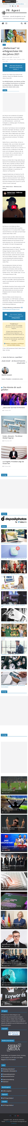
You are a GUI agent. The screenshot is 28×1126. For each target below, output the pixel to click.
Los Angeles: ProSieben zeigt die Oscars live (13, 462)
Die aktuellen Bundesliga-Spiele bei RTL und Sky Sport (14, 847)
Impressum (5, 1081)
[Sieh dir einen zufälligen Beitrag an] (25, 23)
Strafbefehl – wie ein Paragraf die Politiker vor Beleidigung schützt (13, 828)
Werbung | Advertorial (8, 1069)
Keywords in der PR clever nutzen (11, 1002)
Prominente (19, 59)
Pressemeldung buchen (9, 1074)
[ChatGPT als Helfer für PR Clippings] (14, 901)
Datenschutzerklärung (8, 1079)
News (4, 44)
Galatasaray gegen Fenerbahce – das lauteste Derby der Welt (12, 789)
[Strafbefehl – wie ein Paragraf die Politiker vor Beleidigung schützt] (14, 824)
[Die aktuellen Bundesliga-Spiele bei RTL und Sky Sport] (14, 843)
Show (4, 61)
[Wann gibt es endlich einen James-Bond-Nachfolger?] (14, 862)
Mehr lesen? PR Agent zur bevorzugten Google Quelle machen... (15, 67)
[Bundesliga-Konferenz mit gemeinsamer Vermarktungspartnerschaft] (14, 804)
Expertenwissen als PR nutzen (10, 944)
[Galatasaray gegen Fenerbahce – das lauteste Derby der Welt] (14, 785)
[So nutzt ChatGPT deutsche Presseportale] (14, 977)
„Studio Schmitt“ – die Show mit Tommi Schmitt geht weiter (13, 362)
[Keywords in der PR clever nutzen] (14, 997)
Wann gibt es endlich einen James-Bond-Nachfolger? (13, 866)
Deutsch (7, 1)
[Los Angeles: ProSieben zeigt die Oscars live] (14, 447)
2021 (5, 59)
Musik (15, 59)
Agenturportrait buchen (8, 1076)
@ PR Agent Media (7, 1098)
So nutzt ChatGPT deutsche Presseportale (13, 982)
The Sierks (12, 1059)
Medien (11, 59)
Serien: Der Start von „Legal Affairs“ (12, 357)
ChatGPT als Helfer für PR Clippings (11, 906)
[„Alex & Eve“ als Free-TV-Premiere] (14, 394)
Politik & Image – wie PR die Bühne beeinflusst (11, 924)
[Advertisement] (14, 102)
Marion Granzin (7, 57)
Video (7, 61)
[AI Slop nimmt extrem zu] (14, 881)
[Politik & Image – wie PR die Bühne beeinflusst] (14, 920)
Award (8, 59)
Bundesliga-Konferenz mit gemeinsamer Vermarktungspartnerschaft (13, 809)
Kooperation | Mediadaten (9, 1071)
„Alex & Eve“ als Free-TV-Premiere (14, 408)
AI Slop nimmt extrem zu (8, 886)
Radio (23, 59)
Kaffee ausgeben (7, 1091)
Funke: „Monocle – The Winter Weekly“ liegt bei (12, 437)
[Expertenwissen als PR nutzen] (14, 939)
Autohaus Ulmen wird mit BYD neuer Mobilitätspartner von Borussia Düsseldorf (13, 962)
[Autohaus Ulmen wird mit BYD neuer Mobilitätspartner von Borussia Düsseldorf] (14, 958)
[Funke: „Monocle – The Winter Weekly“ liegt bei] (14, 417)
